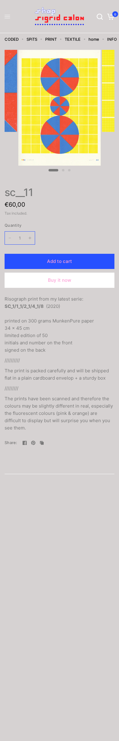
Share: (11, 443)
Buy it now (59, 280)
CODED (12, 39)
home (93, 39)
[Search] (100, 16)
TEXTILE (73, 39)
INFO (112, 39)
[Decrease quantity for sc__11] (10, 238)
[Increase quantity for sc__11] (30, 238)
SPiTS (32, 39)
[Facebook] (24, 442)
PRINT (51, 39)
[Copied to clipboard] (41, 442)
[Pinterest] (33, 442)
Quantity (13, 225)
